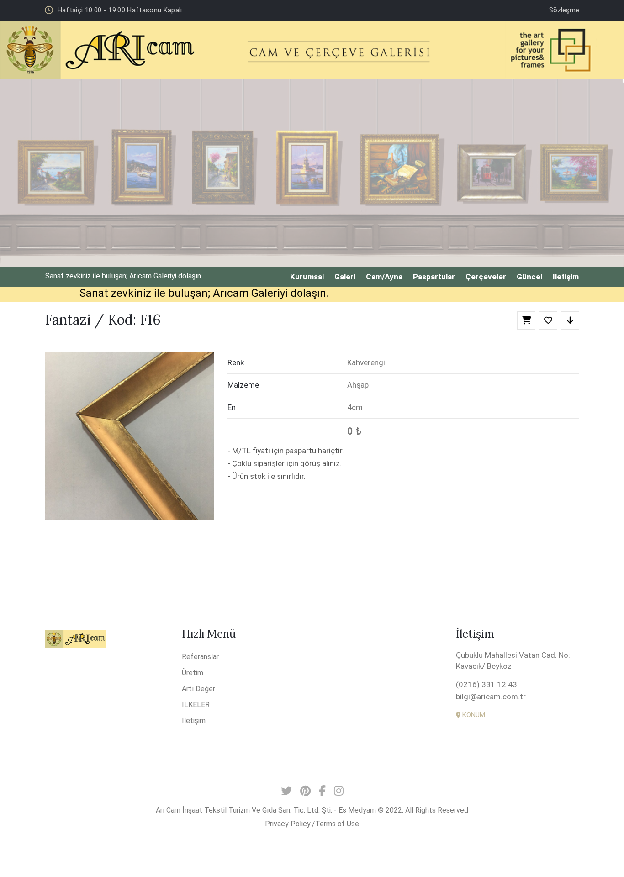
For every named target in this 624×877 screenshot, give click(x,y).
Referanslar (200, 656)
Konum (472, 715)
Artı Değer (198, 688)
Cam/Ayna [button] (384, 276)
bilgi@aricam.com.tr (491, 696)
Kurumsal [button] (307, 276)
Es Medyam (357, 810)
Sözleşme (564, 10)
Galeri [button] (344, 276)
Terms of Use (337, 823)
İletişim (194, 720)
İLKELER (196, 704)
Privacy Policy (288, 823)
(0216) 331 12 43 (486, 684)
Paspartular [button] (434, 276)
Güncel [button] (529, 276)
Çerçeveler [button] (485, 276)
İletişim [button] (566, 276)
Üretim (192, 672)
